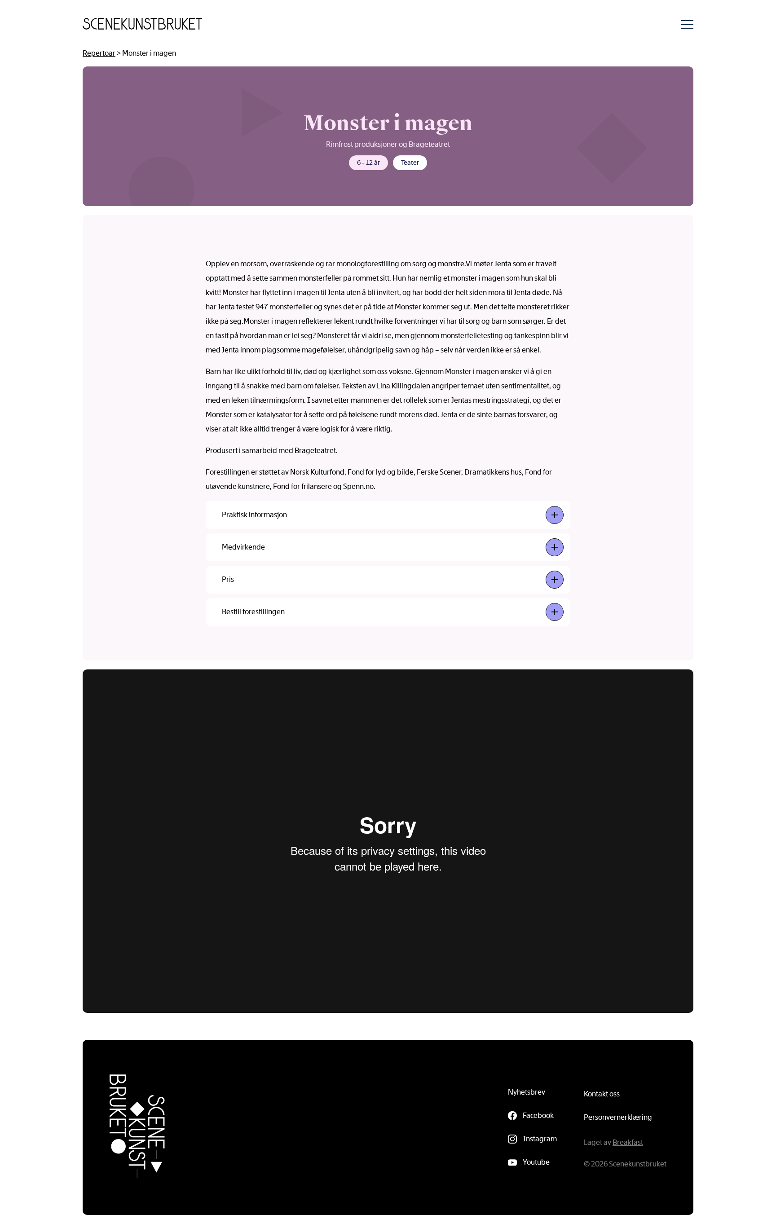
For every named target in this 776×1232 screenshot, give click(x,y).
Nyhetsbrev (526, 1092)
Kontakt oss (602, 1094)
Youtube (536, 1162)
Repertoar (99, 53)
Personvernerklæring (618, 1117)
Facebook (538, 1115)
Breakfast (628, 1142)
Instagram (540, 1139)
